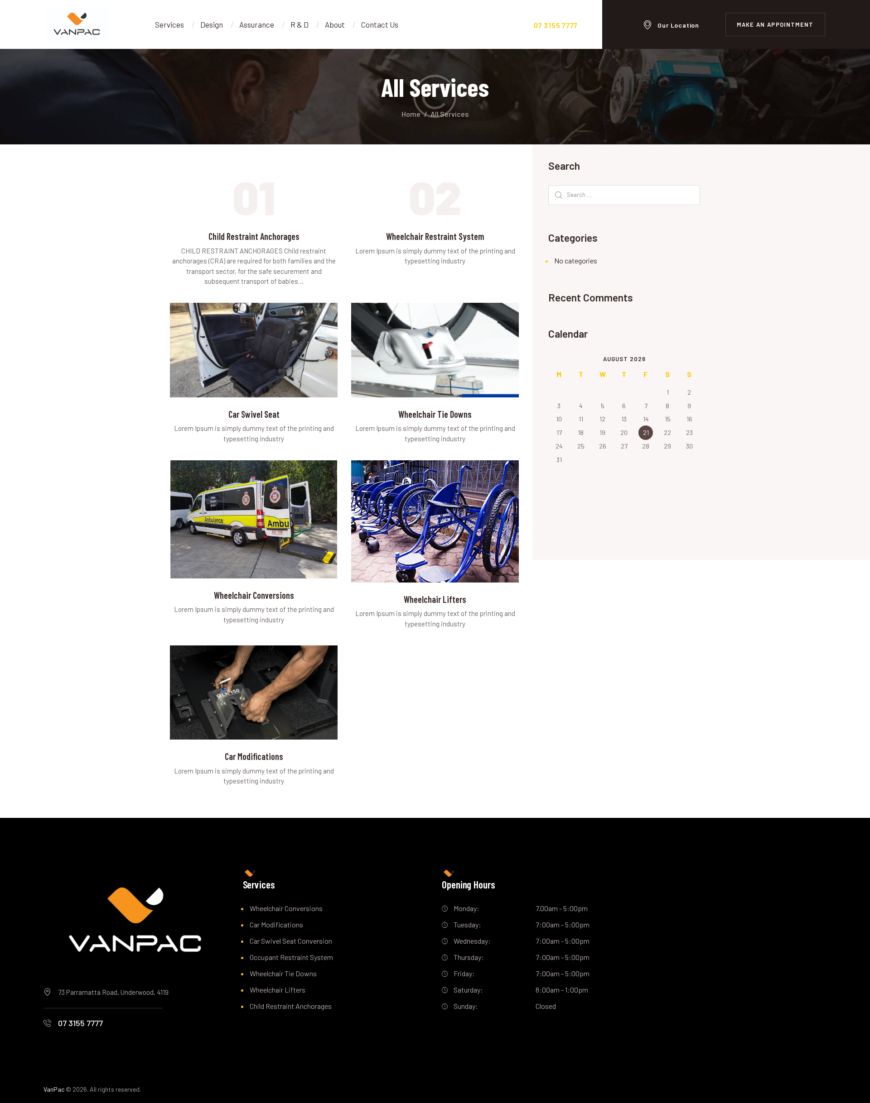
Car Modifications (254, 756)
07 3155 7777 (80, 1023)
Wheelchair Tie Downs (435, 414)
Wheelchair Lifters (435, 599)
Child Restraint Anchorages (254, 236)
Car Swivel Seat (254, 414)
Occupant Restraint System (291, 957)
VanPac (54, 1089)
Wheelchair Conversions (254, 595)
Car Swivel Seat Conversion (291, 940)
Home (410, 114)
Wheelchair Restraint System (435, 236)
